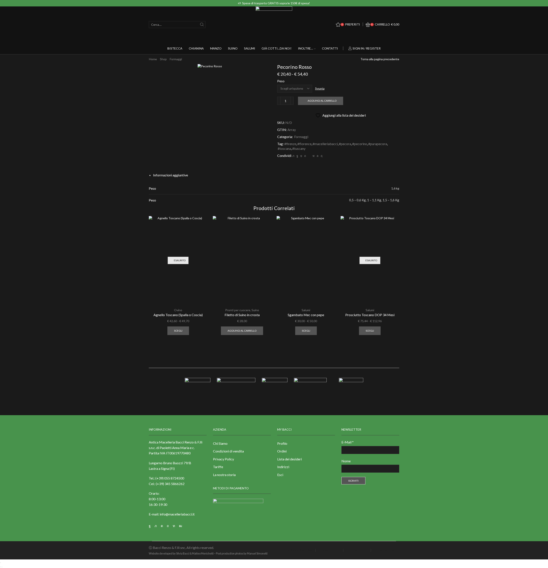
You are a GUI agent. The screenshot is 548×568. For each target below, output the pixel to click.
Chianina (196, 48)
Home (153, 59)
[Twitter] (293, 156)
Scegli (178, 330)
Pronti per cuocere (237, 310)
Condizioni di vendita (228, 451)
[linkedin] (313, 156)
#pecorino (359, 144)
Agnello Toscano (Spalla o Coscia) (178, 315)
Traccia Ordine (387, 550)
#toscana (284, 148)
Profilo (282, 443)
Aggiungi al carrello (322, 100)
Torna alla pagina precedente (379, 59)
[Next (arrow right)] (1, 566)
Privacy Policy (223, 459)
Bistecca (174, 48)
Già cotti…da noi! (277, 48)
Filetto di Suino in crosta (242, 315)
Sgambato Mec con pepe (306, 315)
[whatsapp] (318, 156)
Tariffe (218, 467)
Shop (163, 59)
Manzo (216, 48)
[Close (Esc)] (0, 562)
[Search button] (202, 24)
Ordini (282, 451)
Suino (233, 48)
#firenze (290, 144)
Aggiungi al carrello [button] (242, 330)
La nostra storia (224, 475)
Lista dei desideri (289, 459)
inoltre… (305, 48)
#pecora (345, 144)
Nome (346, 461)
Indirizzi (283, 467)
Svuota (320, 88)
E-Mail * (347, 442)
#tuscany (298, 148)
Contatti (330, 48)
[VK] (301, 156)
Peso (280, 81)
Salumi (249, 48)
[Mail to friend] (309, 156)
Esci (280, 475)
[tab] (170, 175)
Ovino (178, 310)
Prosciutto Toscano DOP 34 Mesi (370, 315)
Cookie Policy (359, 550)
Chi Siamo (220, 443)
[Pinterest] (305, 156)
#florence (304, 144)
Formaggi (176, 59)
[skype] (321, 156)
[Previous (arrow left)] (0, 566)
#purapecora (377, 144)
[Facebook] (297, 156)
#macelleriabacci (325, 144)
